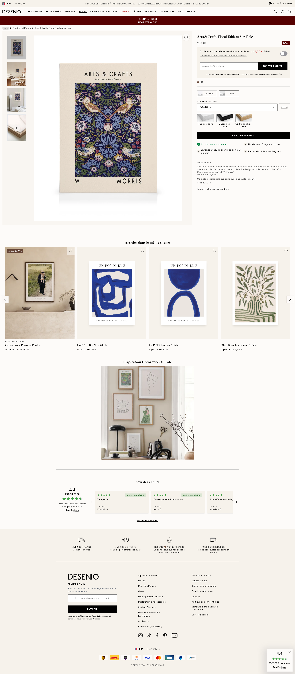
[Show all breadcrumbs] (5, 28)
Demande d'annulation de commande (205, 608)
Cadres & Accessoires (103, 11)
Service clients (199, 580)
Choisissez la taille (207, 101)
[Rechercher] (275, 11)
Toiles (83, 11)
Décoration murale (144, 11)
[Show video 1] (16, 127)
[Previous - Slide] (194, 121)
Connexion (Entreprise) (150, 626)
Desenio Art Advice (201, 575)
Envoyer (92, 609)
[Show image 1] (16, 47)
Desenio (156, 665)
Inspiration (167, 11)
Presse (141, 580)
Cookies (196, 596)
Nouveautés (53, 11)
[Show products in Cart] (289, 11)
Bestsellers (35, 11)
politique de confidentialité (227, 74)
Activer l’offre (273, 66)
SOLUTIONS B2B (186, 11)
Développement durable (150, 596)
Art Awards (143, 621)
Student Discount (147, 607)
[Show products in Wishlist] (282, 11)
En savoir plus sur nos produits (213, 189)
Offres (125, 11)
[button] (284, 107)
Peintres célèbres (22, 28)
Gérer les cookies (201, 614)
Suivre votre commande (204, 586)
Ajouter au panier (243, 135)
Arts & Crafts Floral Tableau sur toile (53, 28)
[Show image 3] (16, 100)
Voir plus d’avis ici (147, 520)
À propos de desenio (148, 575)
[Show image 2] (16, 74)
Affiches (70, 11)
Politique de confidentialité (205, 602)
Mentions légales (147, 586)
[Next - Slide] (292, 121)
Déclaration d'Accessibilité (152, 602)
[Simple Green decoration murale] (147, 413)
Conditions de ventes (203, 591)
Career (142, 591)
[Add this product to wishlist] (186, 37)
